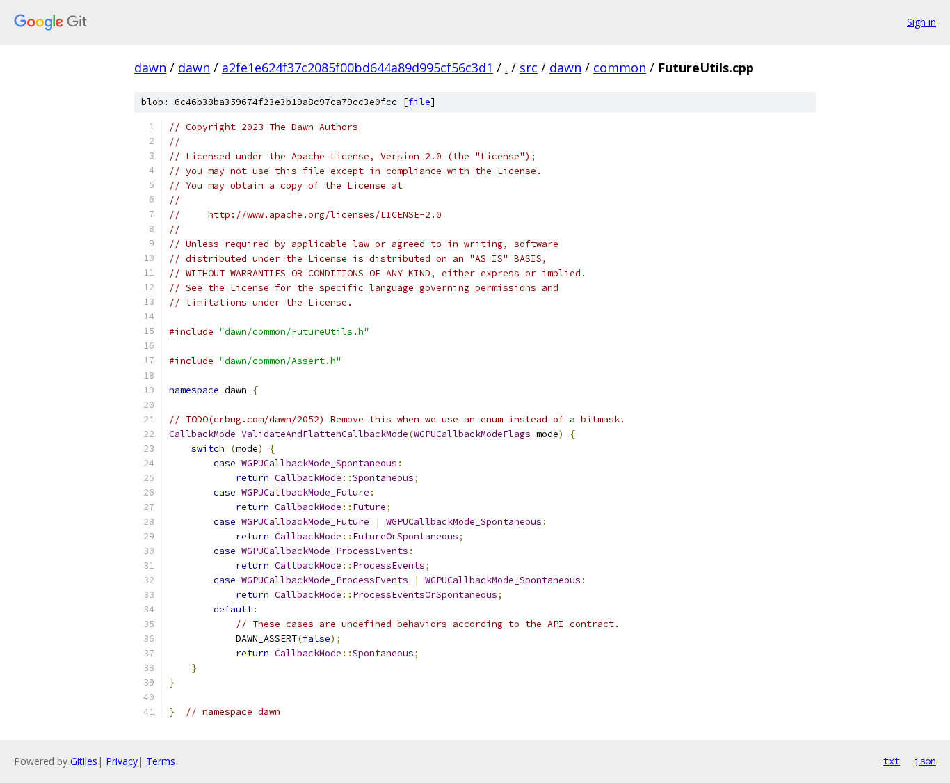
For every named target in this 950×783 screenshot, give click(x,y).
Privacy (122, 761)
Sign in (921, 22)
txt (891, 760)
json (925, 760)
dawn (150, 67)
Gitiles (83, 761)
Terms (160, 761)
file (419, 102)
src (529, 67)
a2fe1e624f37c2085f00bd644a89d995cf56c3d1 (357, 67)
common (619, 67)
